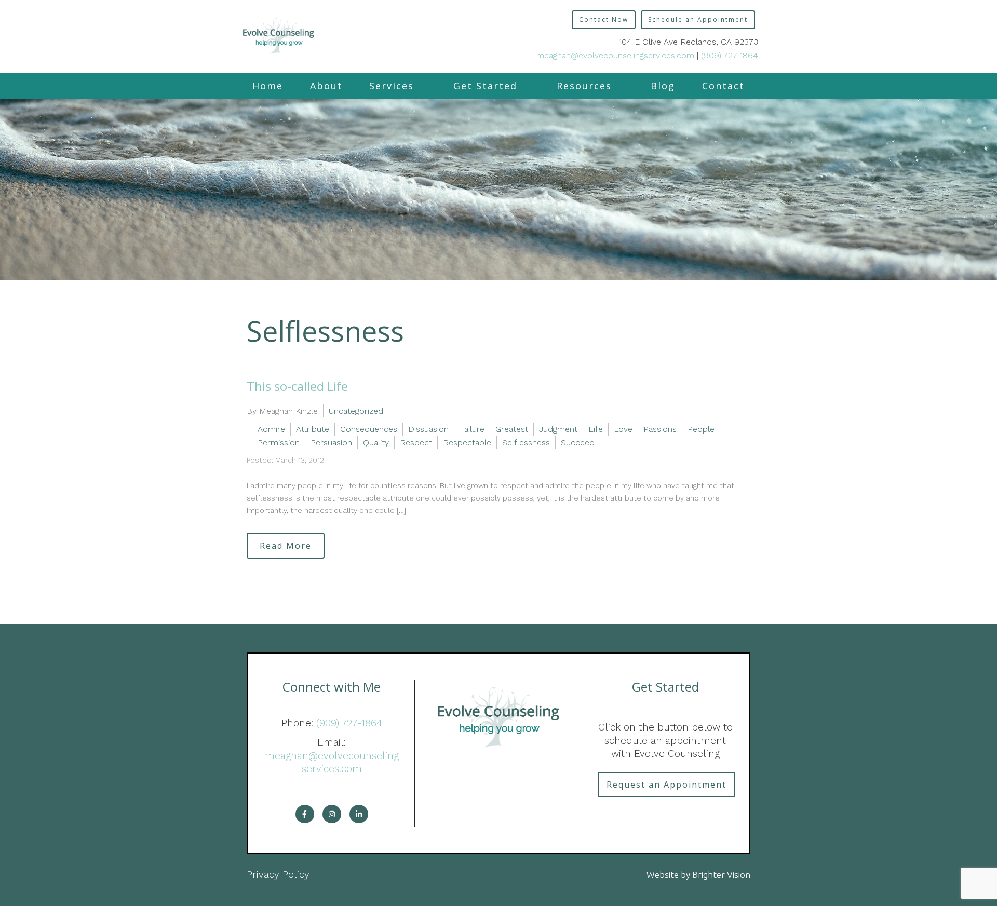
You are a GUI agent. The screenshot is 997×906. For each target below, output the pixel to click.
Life (595, 429)
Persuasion (331, 443)
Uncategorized (356, 411)
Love (623, 429)
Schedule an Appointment (698, 19)
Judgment (558, 429)
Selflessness (526, 443)
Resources (584, 85)
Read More (286, 545)
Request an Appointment (666, 784)
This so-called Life (297, 386)
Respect (416, 443)
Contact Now (603, 19)
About (326, 85)
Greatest (511, 429)
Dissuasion (428, 429)
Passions (660, 429)
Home (267, 85)
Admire (271, 429)
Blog (663, 85)
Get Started (485, 85)
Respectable (467, 443)
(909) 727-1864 (729, 55)
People (701, 429)
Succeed (578, 443)
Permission (279, 443)
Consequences (368, 429)
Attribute (312, 429)
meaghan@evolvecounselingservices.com (615, 55)
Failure (472, 429)
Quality (376, 443)
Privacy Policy (278, 875)
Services (391, 85)
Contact (723, 85)
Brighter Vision (721, 875)
